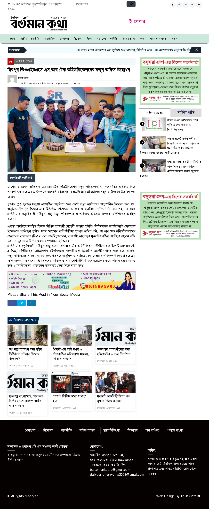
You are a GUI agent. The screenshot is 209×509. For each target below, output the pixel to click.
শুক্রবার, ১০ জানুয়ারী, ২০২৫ (65, 408)
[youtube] (179, 4)
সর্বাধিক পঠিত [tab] (186, 112)
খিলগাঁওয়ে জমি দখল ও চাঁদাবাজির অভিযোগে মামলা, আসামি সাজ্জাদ (71, 354)
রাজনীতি (35, 38)
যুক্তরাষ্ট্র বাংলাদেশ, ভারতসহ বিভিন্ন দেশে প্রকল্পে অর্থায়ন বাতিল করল (26, 401)
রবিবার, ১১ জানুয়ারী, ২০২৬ (65, 366)
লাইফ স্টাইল (87, 430)
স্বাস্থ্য (142, 38)
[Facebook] (12, 303)
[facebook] (172, 4)
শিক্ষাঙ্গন (133, 430)
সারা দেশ (101, 38)
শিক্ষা (89, 38)
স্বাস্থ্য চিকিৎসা (111, 430)
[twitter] (198, 4)
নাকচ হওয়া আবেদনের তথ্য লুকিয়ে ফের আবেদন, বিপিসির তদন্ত (94, 50)
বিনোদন (77, 38)
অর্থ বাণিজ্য (152, 430)
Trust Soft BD (190, 496)
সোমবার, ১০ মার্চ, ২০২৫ (108, 361)
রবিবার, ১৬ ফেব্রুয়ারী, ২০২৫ (21, 413)
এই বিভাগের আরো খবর (22, 320)
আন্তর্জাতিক (49, 38)
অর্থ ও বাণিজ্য (25, 61)
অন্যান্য (175, 38)
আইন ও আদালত (158, 38)
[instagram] (185, 4)
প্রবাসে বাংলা (129, 38)
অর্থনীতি (113, 38)
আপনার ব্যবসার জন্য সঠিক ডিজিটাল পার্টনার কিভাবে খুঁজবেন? (25, 354)
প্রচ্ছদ (12, 38)
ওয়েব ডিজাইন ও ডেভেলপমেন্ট (38, 311)
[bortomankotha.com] (39, 23)
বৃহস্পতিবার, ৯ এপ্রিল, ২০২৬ (22, 366)
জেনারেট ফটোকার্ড (21, 178)
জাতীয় (23, 38)
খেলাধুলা (64, 38)
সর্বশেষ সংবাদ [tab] (155, 113)
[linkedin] (192, 4)
